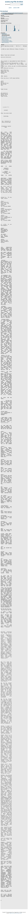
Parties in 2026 (16, 7)
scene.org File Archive (14, 2)
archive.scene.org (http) (6, 37)
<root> (3, 13)
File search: (7, 4)
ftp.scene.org (4, 36)
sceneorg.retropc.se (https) (7, 41)
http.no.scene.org (5, 39)
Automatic (4, 34)
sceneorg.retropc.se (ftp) (6, 40)
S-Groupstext (19, 13)
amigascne (10, 13)
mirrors (6, 13)
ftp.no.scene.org (5, 38)
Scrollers (15, 13)
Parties (10, 7)
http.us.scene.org (5, 42)
